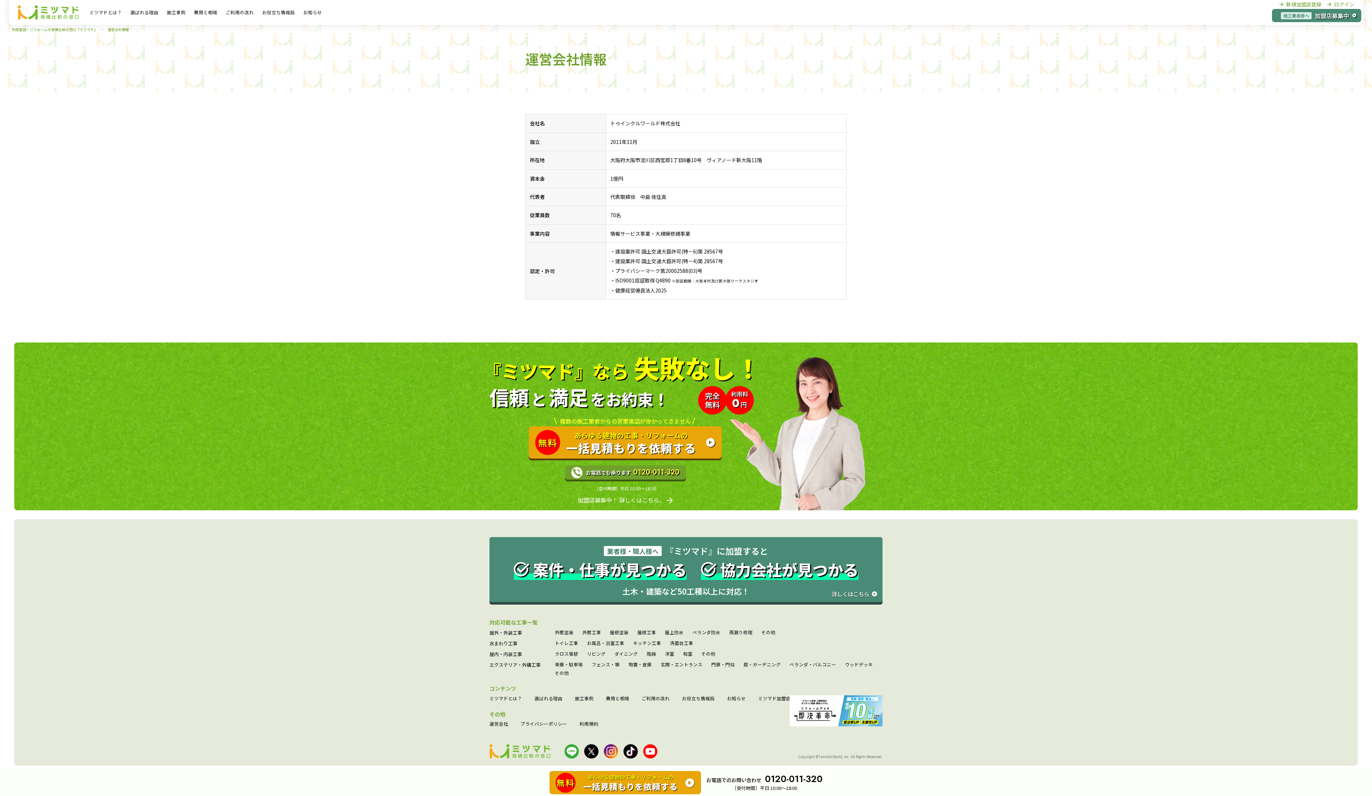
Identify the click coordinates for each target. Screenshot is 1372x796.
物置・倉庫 (640, 664)
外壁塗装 (564, 632)
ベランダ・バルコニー (813, 664)
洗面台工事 (681, 643)
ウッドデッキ (859, 664)
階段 (651, 654)
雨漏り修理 (740, 632)
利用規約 (589, 724)
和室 (687, 654)
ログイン (1344, 4)
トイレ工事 (566, 643)
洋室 (669, 654)
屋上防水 (674, 632)
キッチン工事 (647, 643)
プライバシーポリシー (544, 724)
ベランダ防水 (706, 632)
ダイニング (626, 654)
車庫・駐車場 (569, 664)
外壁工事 (591, 632)
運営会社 (498, 724)
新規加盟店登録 (1303, 4)
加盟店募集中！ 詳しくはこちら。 (621, 500)
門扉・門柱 (723, 664)
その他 (768, 632)
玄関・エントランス (681, 664)
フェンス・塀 (606, 664)
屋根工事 (646, 632)
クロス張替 (566, 654)
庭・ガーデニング (762, 664)
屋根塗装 (619, 632)
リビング (596, 654)
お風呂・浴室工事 (605, 643)
